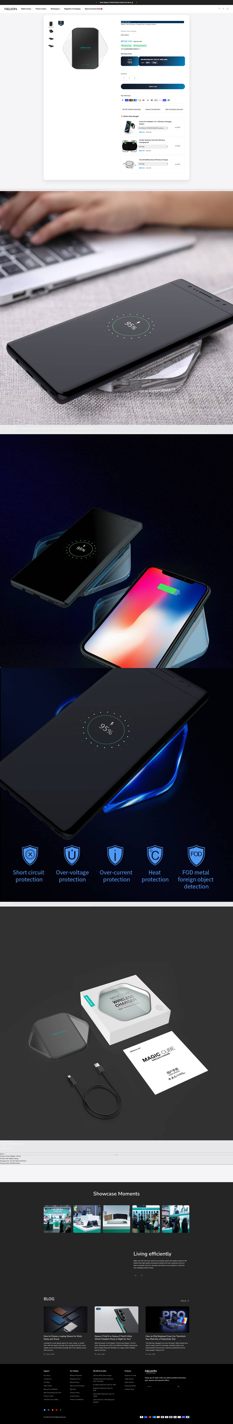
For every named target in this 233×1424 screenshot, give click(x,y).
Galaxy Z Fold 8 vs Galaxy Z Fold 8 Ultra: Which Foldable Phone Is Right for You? (113, 1337)
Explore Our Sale (130, 1375)
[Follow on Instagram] (49, 1410)
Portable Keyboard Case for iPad (104, 1385)
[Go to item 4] (51, 46)
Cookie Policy (74, 1396)
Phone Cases (41, 9)
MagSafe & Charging (72, 9)
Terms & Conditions (76, 1399)
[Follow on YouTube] (57, 1410)
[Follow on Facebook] (45, 1410)
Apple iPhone (129, 1382)
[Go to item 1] (51, 24)
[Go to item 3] (51, 39)
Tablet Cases (26, 9)
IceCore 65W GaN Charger (102, 1375)
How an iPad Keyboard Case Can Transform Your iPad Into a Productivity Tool (166, 1337)
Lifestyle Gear (129, 1389)
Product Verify (49, 1396)
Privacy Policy (75, 1392)
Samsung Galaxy (130, 1386)
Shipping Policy (75, 1379)
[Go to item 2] (51, 31)
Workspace (55, 9)
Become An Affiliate (50, 1389)
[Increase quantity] (134, 78)
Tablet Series (129, 1379)
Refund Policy (74, 1382)
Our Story (47, 1375)
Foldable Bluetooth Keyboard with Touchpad (103, 1380)
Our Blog (47, 1382)
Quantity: (124, 74)
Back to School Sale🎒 (94, 9)
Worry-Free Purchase (77, 1386)
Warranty (73, 1389)
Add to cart (153, 86)
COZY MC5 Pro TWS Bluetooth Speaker (103, 1401)
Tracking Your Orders (51, 1399)
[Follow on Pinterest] (53, 1410)
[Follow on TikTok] (61, 1410)
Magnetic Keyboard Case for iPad (103, 1389)
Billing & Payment (76, 1375)
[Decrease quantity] (123, 78)
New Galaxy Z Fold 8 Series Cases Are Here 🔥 (116, 2)
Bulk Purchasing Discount (52, 1392)
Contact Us (48, 1379)
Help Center (48, 1386)
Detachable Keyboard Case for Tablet (103, 1395)
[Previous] (96, 2)
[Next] (136, 2)
